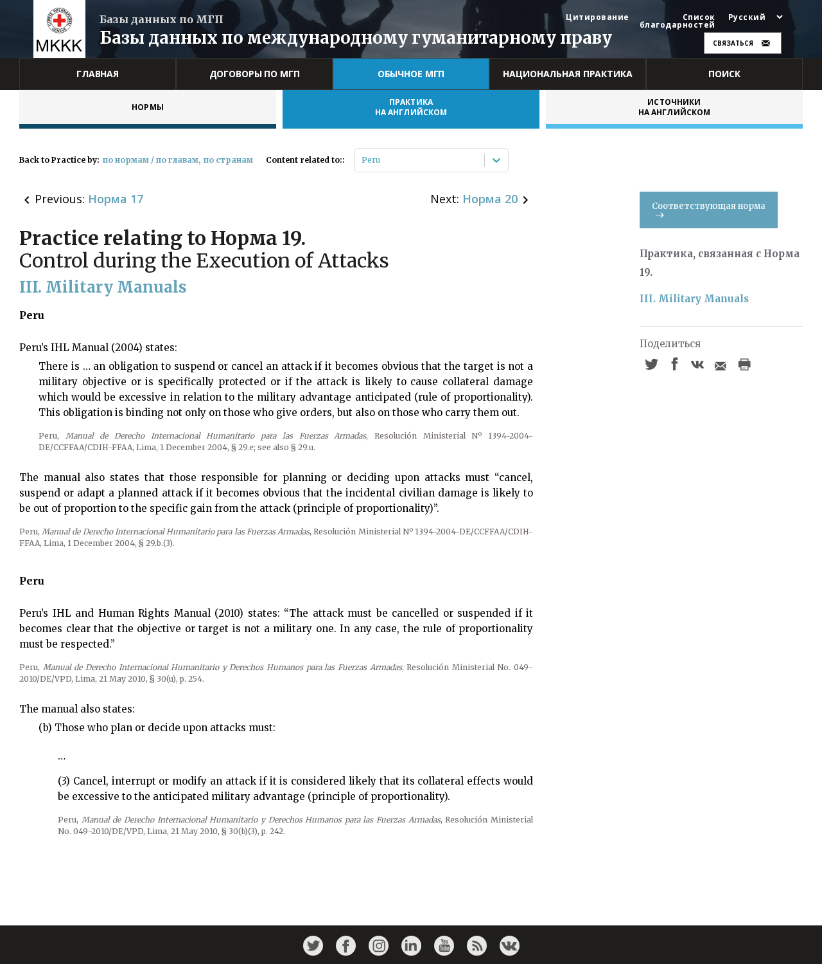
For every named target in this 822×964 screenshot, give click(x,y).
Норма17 (115, 198)
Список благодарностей (677, 21)
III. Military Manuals (694, 299)
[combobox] (362, 160)
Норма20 (490, 198)
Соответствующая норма (708, 206)
